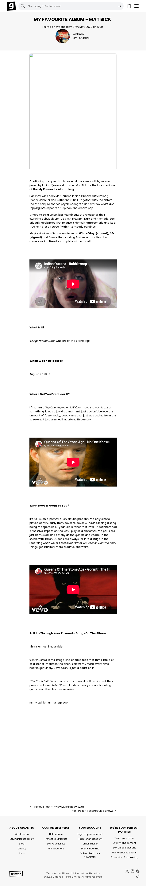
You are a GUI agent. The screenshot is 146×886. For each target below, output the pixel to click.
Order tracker (90, 843)
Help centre (56, 834)
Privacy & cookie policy (86, 873)
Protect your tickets (56, 838)
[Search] (119, 6)
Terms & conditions (57, 873)
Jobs (22, 853)
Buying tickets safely (22, 838)
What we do (22, 834)
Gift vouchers (56, 848)
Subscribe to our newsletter (90, 855)
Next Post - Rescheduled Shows (93, 811)
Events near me (90, 848)
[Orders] (128, 6)
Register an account (90, 838)
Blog (22, 843)
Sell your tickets (56, 843)
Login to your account (90, 834)
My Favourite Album (52, 189)
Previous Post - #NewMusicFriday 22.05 (58, 807)
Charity (21, 848)
